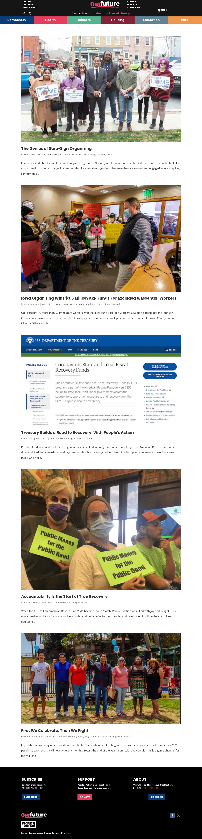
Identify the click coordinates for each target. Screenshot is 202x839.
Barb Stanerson (31, 304)
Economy (100, 154)
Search (162, 10)
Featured (110, 154)
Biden (75, 154)
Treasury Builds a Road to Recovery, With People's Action (77, 432)
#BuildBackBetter (62, 154)
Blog (81, 154)
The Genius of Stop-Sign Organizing (56, 148)
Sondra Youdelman (33, 736)
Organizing (117, 736)
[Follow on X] (30, 13)
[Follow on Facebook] (24, 13)
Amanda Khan (31, 602)
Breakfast (30, 7)
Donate (85, 797)
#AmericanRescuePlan (67, 304)
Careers (157, 797)
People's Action (151, 787)
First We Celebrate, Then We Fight (54, 730)
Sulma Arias (30, 154)
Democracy (89, 154)
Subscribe (133, 7)
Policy (127, 736)
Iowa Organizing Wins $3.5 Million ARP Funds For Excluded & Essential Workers (98, 298)
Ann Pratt (28, 438)
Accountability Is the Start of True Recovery (64, 596)
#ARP (81, 304)
